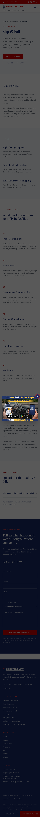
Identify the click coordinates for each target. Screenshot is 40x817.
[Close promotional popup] (38, 396)
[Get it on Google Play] (26, 416)
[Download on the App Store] (13, 416)
